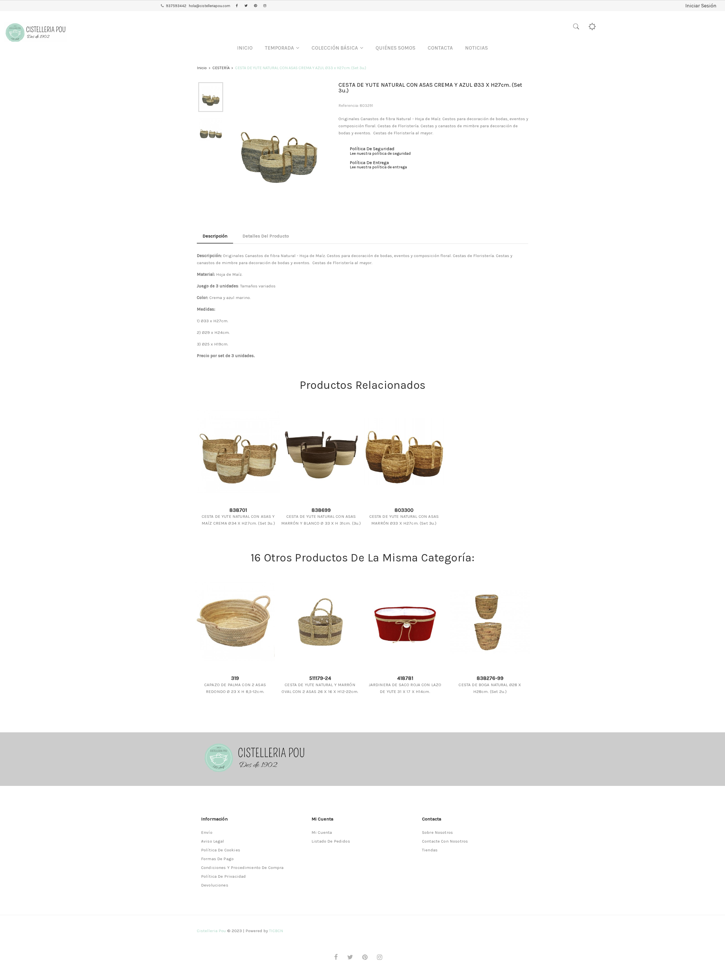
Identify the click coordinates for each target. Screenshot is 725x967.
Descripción (214, 236)
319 (235, 678)
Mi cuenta (322, 832)
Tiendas (430, 850)
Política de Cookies (220, 850)
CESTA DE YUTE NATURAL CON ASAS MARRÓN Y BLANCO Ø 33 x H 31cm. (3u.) (321, 520)
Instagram (264, 6)
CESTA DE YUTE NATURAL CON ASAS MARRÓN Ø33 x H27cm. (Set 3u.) (404, 520)
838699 (321, 510)
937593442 (176, 6)
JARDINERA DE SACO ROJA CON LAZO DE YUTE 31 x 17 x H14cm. (405, 688)
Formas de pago (217, 858)
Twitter (246, 6)
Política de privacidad (223, 876)
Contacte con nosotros (445, 841)
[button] (282, 48)
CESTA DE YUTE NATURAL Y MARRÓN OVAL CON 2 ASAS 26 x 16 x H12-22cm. (320, 688)
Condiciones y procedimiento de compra (242, 867)
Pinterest (255, 6)
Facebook (237, 6)
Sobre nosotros (437, 832)
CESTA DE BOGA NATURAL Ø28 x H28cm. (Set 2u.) (490, 688)
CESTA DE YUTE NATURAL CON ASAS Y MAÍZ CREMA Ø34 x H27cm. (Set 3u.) (238, 520)
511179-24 (320, 678)
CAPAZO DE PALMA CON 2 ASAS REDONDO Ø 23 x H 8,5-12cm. (235, 688)
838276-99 (490, 678)
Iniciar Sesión (701, 6)
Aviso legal (212, 841)
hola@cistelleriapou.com (209, 6)
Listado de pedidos (331, 841)
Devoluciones (214, 885)
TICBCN (276, 930)
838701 (238, 510)
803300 (404, 510)
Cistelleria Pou (211, 930)
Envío (206, 832)
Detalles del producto (265, 236)
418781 (405, 678)
